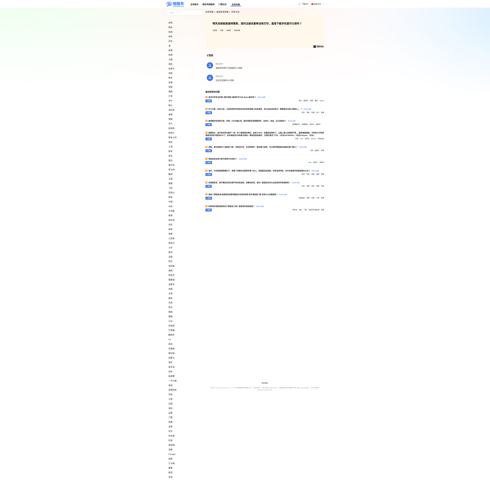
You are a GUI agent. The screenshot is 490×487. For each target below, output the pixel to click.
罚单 (170, 302)
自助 (170, 458)
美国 (170, 114)
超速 (317, 174)
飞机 (170, 188)
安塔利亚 (172, 390)
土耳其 (171, 238)
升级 (296, 139)
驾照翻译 (305, 124)
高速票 (171, 376)
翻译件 (171, 335)
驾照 (170, 87)
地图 (170, 119)
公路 (170, 59)
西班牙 (171, 275)
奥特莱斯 (237, 30)
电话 (170, 142)
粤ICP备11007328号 (269, 388)
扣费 (312, 112)
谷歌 (170, 413)
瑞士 (170, 105)
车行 (170, 100)
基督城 (171, 279)
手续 (170, 477)
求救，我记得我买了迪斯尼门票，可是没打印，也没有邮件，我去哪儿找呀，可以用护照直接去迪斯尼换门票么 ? (257, 147)
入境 (170, 146)
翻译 (170, 174)
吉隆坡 (171, 348)
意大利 (171, 169)
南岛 (170, 344)
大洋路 (171, 211)
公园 (170, 178)
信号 (170, 431)
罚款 (170, 394)
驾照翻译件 (296, 124)
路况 (170, 252)
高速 (170, 50)
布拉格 (171, 435)
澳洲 (170, 385)
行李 (170, 96)
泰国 (170, 183)
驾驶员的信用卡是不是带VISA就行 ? (227, 159)
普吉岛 (171, 367)
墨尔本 (171, 165)
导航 (170, 73)
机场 (170, 32)
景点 (170, 307)
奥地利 (171, 128)
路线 (170, 312)
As (169, 339)
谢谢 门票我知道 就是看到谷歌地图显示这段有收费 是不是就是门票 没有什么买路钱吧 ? (247, 194)
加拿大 (171, 357)
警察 (170, 468)
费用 (170, 215)
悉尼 (170, 362)
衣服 (170, 289)
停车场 (171, 220)
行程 (170, 201)
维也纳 (171, 353)
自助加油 (321, 139)
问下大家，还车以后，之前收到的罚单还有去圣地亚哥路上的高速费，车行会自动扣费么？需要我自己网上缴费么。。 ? (259, 109)
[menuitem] (303, 3)
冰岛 (170, 206)
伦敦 (170, 440)
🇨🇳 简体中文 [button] (316, 4)
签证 (170, 156)
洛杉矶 (171, 110)
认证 (170, 321)
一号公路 (172, 380)
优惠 (221, 30)
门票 (170, 417)
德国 (170, 91)
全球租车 (194, 4)
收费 (170, 55)
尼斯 (170, 426)
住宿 (170, 403)
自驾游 (171, 266)
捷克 (170, 298)
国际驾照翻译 (208, 4)
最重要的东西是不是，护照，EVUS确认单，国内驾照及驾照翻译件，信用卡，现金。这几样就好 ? (251, 121)
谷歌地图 (302, 198)
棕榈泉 (228, 30)
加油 (170, 82)
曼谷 (170, 160)
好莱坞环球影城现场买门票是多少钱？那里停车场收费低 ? (236, 206)
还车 (170, 41)
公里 (170, 399)
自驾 (170, 22)
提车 (170, 151)
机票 (170, 422)
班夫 (170, 371)
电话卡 (171, 243)
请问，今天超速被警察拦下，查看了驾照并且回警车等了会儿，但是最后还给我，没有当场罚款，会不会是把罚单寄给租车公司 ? (263, 171)
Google (171, 454)
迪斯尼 (317, 150)
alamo (322, 101)
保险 (170, 229)
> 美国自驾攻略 (221, 12)
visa (301, 139)
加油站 (171, 325)
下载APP (305, 4)
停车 (170, 36)
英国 (170, 270)
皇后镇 (171, 445)
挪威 (170, 316)
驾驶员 (322, 162)
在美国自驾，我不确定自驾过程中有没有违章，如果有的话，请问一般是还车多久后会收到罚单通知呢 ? (253, 182)
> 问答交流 (234, 12)
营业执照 (257, 388)
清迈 (170, 408)
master (313, 139)
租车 (170, 27)
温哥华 (171, 284)
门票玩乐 (222, 4)
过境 (170, 293)
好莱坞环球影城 (314, 210)
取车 (170, 77)
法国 (170, 256)
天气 (170, 123)
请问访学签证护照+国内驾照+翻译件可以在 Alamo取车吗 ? (236, 97)
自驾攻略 (236, 4)
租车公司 (172, 137)
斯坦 (170, 472)
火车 (170, 247)
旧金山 (171, 192)
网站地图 (265, 383)
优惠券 (215, 30)
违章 (170, 449)
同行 (170, 261)
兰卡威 (171, 463)
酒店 (170, 64)
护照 (322, 150)
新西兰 (171, 133)
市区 (170, 224)
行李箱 (171, 330)
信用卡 (171, 68)
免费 (170, 234)
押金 (170, 197)
